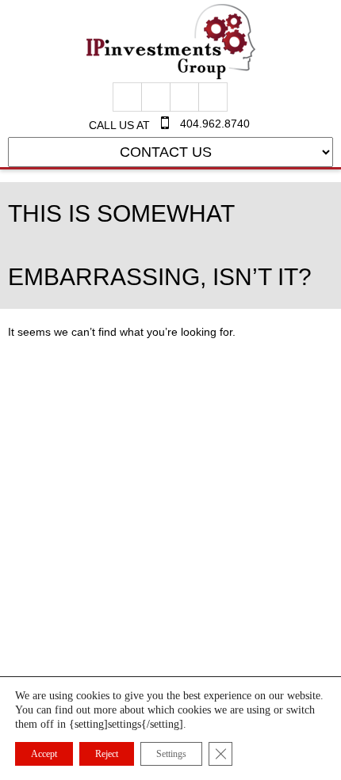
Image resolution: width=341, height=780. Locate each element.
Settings (171, 753)
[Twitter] (184, 97)
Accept (44, 753)
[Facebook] (127, 97)
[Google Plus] (155, 97)
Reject (106, 753)
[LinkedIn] (213, 97)
